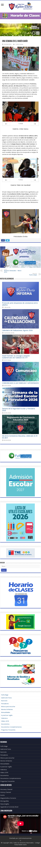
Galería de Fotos (6, 698)
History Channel (5, 792)
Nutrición (4, 701)
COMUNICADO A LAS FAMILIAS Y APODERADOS (20, 383)
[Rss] (20, 840)
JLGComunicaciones (25, 838)
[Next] (35, 123)
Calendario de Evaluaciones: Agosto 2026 (17, 330)
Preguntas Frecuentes (8, 730)
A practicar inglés (6, 715)
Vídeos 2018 (5, 721)
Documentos (5, 724)
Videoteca (4, 718)
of (20, 123)
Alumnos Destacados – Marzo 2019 (12, 271)
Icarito (2, 795)
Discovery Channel (6, 789)
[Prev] (6, 123)
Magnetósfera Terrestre (8, 798)
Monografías (4, 801)
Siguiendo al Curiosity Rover (9, 807)
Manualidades (5, 712)
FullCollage (4, 695)
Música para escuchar (8, 706)
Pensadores (5, 703)
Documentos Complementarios (11, 727)
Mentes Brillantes (7, 709)
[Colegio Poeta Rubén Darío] (20, 6)
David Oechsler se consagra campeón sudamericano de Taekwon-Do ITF (16, 357)
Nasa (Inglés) (4, 804)
